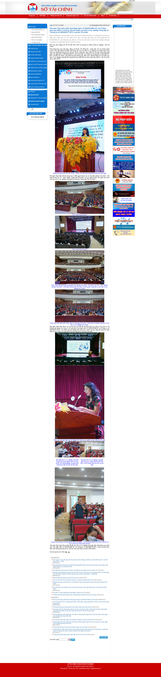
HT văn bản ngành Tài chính (38, 45)
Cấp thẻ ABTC (34, 95)
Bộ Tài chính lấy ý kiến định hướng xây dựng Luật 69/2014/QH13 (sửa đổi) (75, 599)
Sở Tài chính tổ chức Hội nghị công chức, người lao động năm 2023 (73, 580)
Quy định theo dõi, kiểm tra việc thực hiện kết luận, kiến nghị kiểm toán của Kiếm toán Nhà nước (80, 588)
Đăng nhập (132, 1)
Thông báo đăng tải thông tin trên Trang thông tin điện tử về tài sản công (74, 595)
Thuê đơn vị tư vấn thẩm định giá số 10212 (124, 83)
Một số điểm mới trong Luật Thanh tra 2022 (66, 578)
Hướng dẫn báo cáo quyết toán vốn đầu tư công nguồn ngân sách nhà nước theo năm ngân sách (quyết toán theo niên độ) (80, 615)
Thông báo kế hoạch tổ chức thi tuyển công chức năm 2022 (70, 627)
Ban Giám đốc (36, 32)
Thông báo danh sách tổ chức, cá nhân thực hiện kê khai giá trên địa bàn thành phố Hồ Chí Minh (80, 582)
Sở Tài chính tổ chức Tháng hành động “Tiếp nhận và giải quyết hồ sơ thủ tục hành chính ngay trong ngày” (81, 602)
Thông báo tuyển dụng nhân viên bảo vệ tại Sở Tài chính (70, 634)
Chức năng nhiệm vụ (38, 29)
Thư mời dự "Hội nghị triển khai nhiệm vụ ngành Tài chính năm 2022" (73, 619)
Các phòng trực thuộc (38, 35)
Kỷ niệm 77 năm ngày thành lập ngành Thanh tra (67, 592)
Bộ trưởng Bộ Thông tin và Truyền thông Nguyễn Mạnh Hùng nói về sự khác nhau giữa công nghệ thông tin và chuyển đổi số (80, 565)
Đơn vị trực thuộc (37, 37)
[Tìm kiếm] (132, 19)
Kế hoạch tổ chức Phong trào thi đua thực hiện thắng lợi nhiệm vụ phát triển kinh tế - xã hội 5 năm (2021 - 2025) (80, 560)
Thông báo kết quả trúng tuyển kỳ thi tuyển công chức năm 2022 (72, 607)
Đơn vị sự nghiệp (37, 40)
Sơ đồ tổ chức (36, 42)
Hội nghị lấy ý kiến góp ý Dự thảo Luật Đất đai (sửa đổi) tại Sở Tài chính (74, 570)
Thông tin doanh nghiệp (37, 101)
